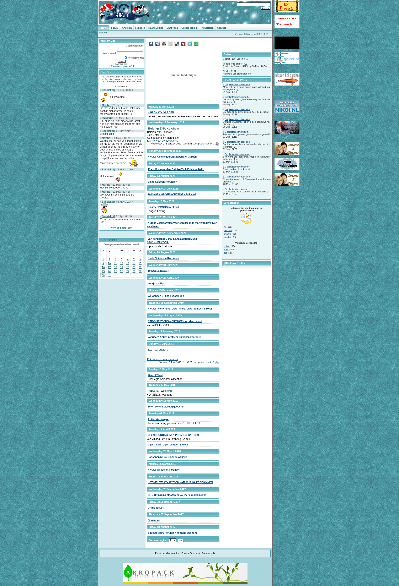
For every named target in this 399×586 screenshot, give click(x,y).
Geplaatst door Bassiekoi (237, 84)
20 (127, 267)
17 (109, 267)
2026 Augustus (109, 240)
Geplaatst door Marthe (236, 189)
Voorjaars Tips (156, 283)
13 (127, 263)
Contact (221, 28)
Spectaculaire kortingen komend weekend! (173, 532)
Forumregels (208, 553)
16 (103, 267)
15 (140, 263)
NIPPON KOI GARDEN (161, 112)
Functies (140, 28)
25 (115, 271)
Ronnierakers (244, 73)
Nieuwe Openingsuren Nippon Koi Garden (172, 156)
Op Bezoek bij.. (189, 28)
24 (109, 271)
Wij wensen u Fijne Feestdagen (166, 296)
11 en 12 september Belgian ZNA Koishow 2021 (176, 169)
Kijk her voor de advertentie (162, 140)
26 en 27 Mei (155, 375)
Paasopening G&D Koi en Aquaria (167, 457)
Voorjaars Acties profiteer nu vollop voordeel (174, 337)
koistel (227, 246)
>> (180, 540)
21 (134, 267)
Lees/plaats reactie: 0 (203, 143)
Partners (159, 553)
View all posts (118, 227)
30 (103, 275)
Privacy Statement (190, 553)
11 (115, 263)
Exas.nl (227, 233)
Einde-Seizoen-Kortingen (162, 181)
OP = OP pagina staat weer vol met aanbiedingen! (177, 495)
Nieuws (104, 28)
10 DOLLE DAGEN (159, 270)
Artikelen (127, 28)
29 (140, 271)
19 (121, 267)
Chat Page (172, 28)
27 (127, 271)
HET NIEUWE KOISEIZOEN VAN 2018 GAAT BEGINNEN (180, 482)
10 (109, 263)
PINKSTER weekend (160, 390)
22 (140, 267)
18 (115, 267)
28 (134, 271)
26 (121, 271)
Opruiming (154, 520)
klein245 (228, 230)
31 (109, 275)
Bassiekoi (108, 90)
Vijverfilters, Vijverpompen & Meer (168, 444)
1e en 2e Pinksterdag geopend (165, 406)
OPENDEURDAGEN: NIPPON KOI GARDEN (173, 435)
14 (134, 263)
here (128, 81)
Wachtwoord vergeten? (122, 66)
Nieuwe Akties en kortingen (164, 469)
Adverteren (208, 28)
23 (103, 271)
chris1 (227, 249)
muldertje (108, 118)
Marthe (106, 105)
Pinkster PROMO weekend (163, 207)
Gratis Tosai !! (156, 507)
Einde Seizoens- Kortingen (163, 258)
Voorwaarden (172, 553)
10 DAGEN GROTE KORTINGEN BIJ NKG (172, 194)
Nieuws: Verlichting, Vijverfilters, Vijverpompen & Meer (180, 308)
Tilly (226, 227)
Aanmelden (121, 64)
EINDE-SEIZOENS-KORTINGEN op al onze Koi (175, 321)
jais (225, 253)
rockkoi (227, 237)
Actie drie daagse (158, 419)
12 (121, 263)
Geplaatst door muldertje (237, 97)
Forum (114, 28)
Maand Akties (155, 28)
